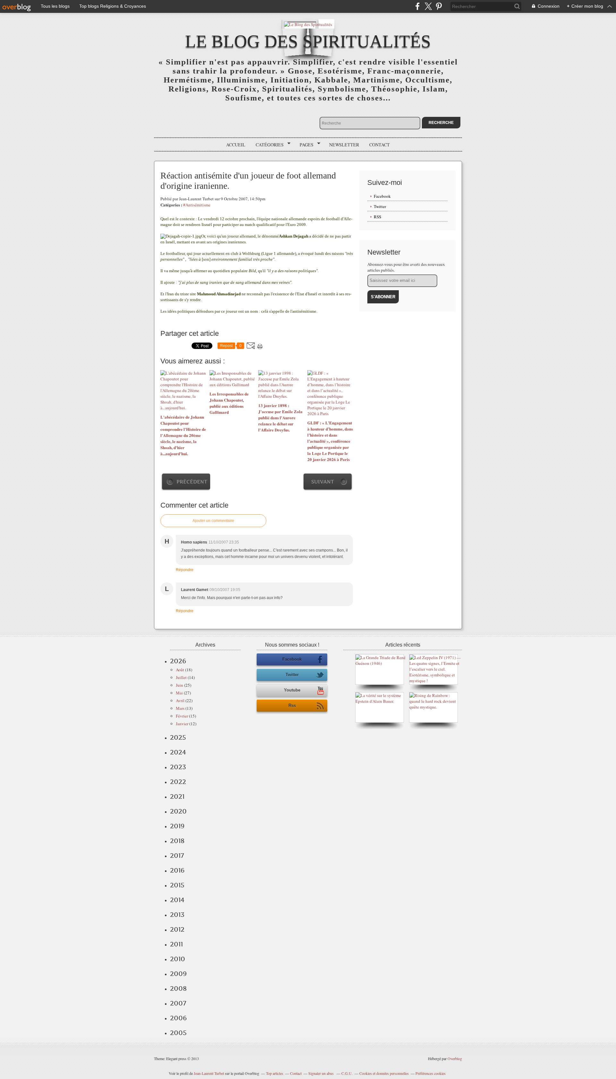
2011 (176, 944)
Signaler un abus (321, 1073)
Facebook (382, 196)
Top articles (274, 1073)
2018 (177, 841)
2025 (178, 737)
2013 (177, 914)
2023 (178, 767)
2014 (177, 900)
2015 (177, 885)
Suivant (322, 482)
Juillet (181, 677)
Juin (179, 685)
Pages (304, 145)
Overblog (455, 1058)
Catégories (267, 145)
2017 (177, 855)
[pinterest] (439, 6)
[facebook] (418, 6)
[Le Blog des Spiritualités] (308, 24)
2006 (178, 1018)
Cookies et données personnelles (384, 1073)
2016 (177, 870)
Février (182, 716)
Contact (379, 145)
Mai (179, 693)
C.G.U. (347, 1073)
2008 (178, 988)
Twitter (380, 206)
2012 (177, 929)
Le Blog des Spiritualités (308, 41)
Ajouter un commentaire (213, 520)
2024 (178, 752)
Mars (180, 708)
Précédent (191, 482)
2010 (177, 959)
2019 (177, 826)
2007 (178, 1003)
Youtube (292, 690)
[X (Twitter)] (428, 6)
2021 (177, 796)
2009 (178, 974)
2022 (178, 782)
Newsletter (344, 145)
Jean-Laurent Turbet (209, 1073)
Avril (180, 700)
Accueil (235, 145)
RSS (377, 217)
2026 (178, 661)
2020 (178, 811)
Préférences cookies (430, 1073)
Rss (292, 705)
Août (180, 670)
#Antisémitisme (196, 205)
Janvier (182, 724)
